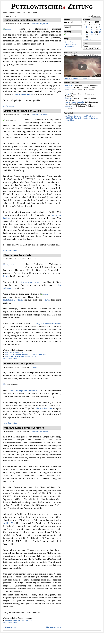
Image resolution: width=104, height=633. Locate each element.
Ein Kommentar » (9, 106)
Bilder (19, 13)
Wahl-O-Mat (9, 523)
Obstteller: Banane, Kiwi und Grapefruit (21, 356)
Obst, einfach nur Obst (14, 352)
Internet (34, 367)
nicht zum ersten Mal (30, 282)
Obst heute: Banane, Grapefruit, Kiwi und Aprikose (25, 354)
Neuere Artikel (53, 627)
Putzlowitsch (69, 86)
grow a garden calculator (74, 102)
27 (100, 34)
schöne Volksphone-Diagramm (22, 390)
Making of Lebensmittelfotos (46, 323)
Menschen (35, 23)
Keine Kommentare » (11, 250)
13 (100, 29)
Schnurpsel (69, 46)
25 (95, 34)
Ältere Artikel (9, 627)
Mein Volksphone (44, 408)
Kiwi (47, 299)
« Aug (85, 39)
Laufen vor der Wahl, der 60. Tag (22, 110)
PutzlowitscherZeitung (52, 6)
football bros (69, 106)
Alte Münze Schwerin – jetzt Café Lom (80, 116)
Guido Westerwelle (23, 94)
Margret (68, 94)
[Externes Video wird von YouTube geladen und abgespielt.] (82, 66)
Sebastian (69, 88)
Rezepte (12, 13)
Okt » (91, 39)
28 (84, 37)
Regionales (44, 23)
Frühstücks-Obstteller (13, 299)
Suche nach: (69, 22)
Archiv (85, 46)
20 (100, 32)
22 (87, 34)
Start (5, 13)
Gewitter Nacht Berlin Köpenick (76, 78)
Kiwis (5, 276)
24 (92, 34)
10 (92, 29)
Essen (33, 259)
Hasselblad (69, 98)
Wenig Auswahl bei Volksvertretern (23, 427)
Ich (24, 13)
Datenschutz (32, 13)
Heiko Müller (70, 90)
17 (92, 32)
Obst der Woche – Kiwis (17, 255)
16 (90, 32)
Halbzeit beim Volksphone (18, 363)
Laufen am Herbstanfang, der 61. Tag (24, 20)
